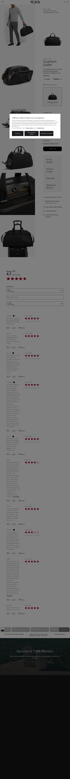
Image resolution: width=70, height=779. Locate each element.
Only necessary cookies (32, 133)
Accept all (17, 133)
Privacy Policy (29, 128)
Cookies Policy (40, 128)
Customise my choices (46, 133)
